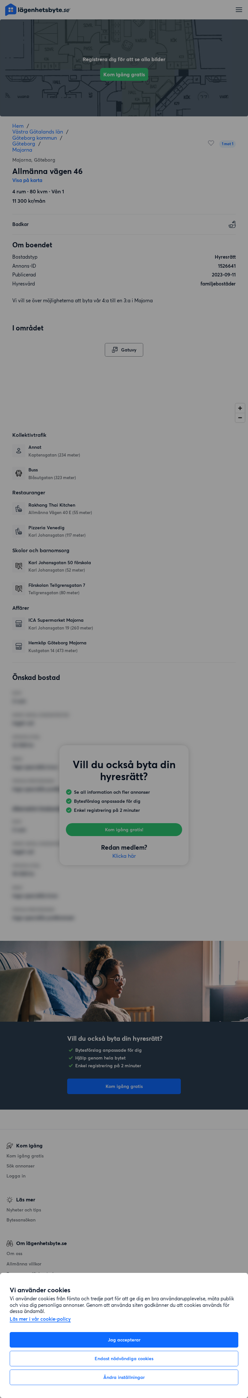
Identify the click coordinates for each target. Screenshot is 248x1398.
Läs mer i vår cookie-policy (40, 1319)
